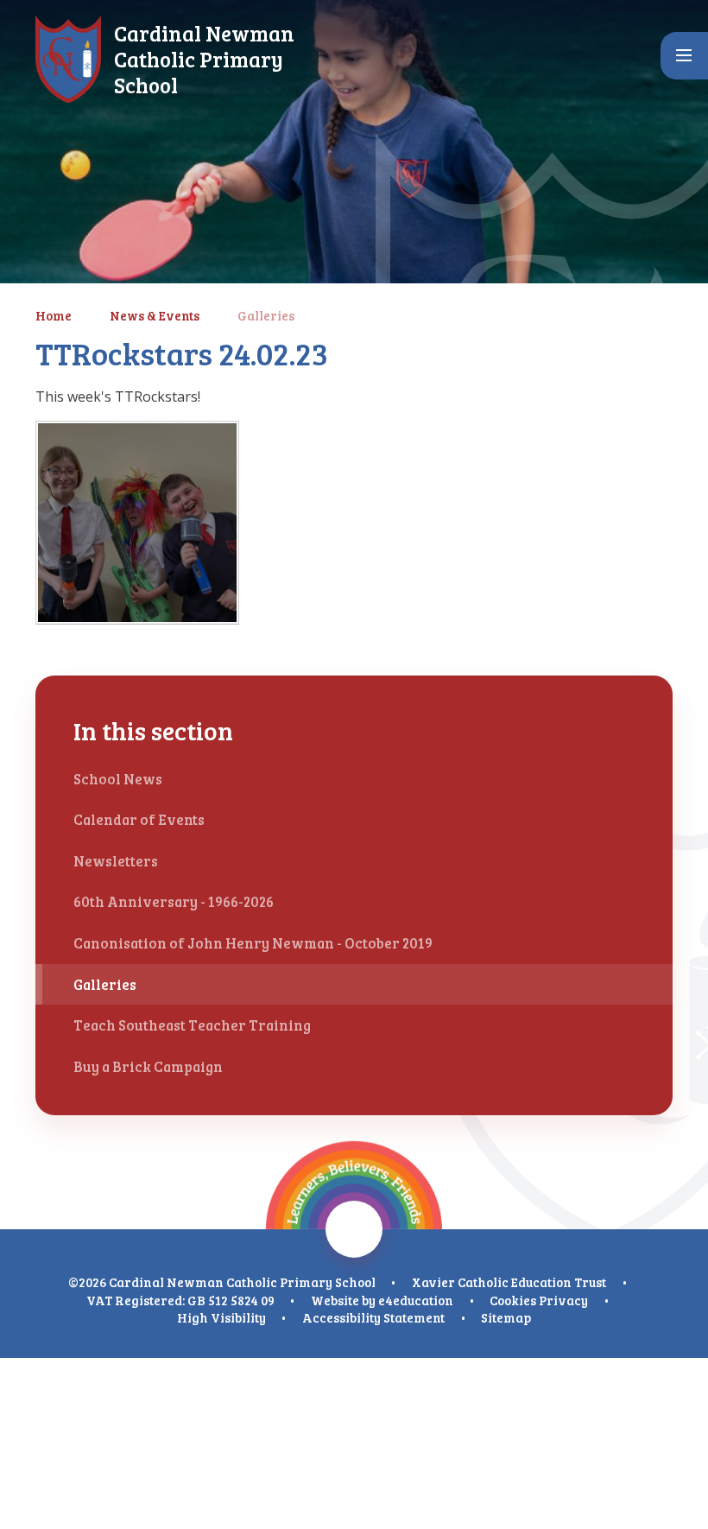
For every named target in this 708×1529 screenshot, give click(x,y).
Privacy (563, 1300)
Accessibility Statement (373, 1317)
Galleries (265, 315)
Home (53, 315)
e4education (415, 1300)
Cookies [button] (513, 1300)
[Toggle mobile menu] (684, 55)
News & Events (154, 315)
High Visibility (221, 1317)
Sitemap (506, 1317)
